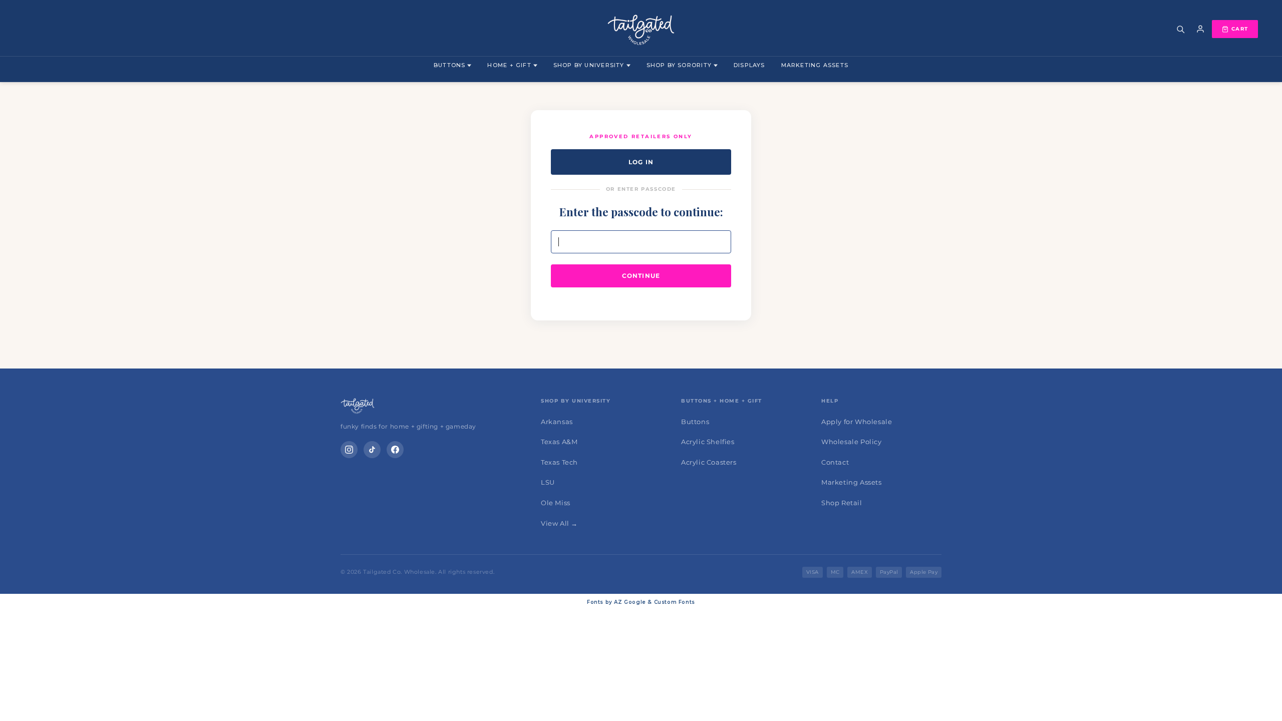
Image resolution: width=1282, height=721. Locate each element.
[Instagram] (349, 449)
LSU (548, 482)
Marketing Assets (814, 65)
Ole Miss (555, 503)
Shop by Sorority (679, 65)
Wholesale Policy (851, 442)
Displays (749, 65)
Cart (1239, 29)
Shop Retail (841, 503)
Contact (835, 462)
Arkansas (557, 422)
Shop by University (588, 65)
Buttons (449, 65)
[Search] (1180, 29)
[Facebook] (395, 449)
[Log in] (1200, 29)
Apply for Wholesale (856, 422)
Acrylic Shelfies (708, 442)
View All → (559, 523)
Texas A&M (559, 442)
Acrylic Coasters (709, 462)
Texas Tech (559, 462)
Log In (641, 162)
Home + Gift (509, 65)
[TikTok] (372, 449)
